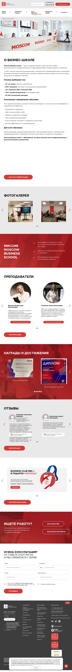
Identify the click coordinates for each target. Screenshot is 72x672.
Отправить (13, 591)
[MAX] (59, 621)
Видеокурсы (40, 622)
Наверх (67, 602)
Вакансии (25, 624)
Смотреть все (14, 448)
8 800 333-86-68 (49, 4)
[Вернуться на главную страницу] (8, 4)
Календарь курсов (62, 4)
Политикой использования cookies (45, 663)
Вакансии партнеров (56, 531)
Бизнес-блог (26, 630)
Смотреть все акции (17, 502)
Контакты (25, 612)
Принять (36, 667)
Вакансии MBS (53, 524)
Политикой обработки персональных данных (23, 663)
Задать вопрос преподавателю (20, 322)
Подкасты (39, 639)
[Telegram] (56, 621)
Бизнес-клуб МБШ (27, 633)
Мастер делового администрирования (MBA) (42, 609)
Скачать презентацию (18, 177)
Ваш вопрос (42, 573)
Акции (24, 617)
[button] (37, 226)
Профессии (40, 616)
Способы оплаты (27, 619)
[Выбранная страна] (41, 567)
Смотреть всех (15, 335)
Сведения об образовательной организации (28, 609)
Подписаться (9, 619)
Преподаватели (26, 615)
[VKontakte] (53, 621)
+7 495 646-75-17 (49, 2)
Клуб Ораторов (34, 12)
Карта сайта (26, 635)
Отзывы (25, 622)
